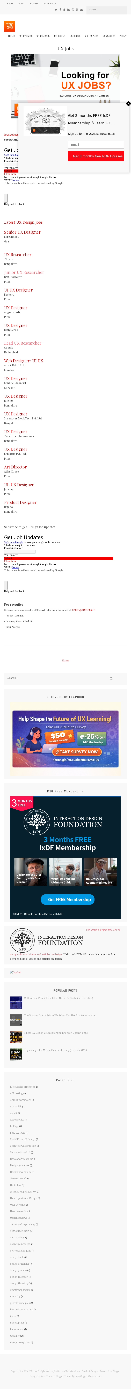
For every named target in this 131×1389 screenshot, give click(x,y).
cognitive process (20, 1244)
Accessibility (17, 1120)
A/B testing (16, 1094)
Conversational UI (20, 1153)
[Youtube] (77, 10)
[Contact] (81, 10)
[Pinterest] (64, 10)
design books (17, 1257)
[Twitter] (56, 10)
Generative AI (18, 1179)
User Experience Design (23, 1198)
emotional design (20, 1290)
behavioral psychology (22, 1225)
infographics (17, 1323)
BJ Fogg (14, 1126)
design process (18, 1270)
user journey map (20, 1343)
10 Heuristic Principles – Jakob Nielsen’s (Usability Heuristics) (58, 998)
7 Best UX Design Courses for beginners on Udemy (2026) (56, 1033)
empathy (15, 1297)
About (21, 3)
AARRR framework (20, 1100)
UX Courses (43, 36)
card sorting (17, 1238)
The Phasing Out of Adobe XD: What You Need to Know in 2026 (59, 1016)
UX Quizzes (91, 36)
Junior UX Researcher (24, 272)
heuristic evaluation (21, 1310)
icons (13, 1316)
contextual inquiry (20, 1251)
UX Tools (59, 36)
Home (10, 3)
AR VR (13, 1113)
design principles (19, 1264)
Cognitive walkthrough (23, 1146)
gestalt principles (20, 1303)
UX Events (25, 36)
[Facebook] (60, 10)
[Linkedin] (68, 10)
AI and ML (15, 1107)
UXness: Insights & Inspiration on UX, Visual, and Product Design (63, 1371)
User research (18, 1212)
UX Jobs (65, 48)
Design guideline (19, 1166)
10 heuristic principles (22, 1087)
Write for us (49, 3)
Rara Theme (47, 1376)
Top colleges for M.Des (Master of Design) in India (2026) (55, 1050)
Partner (34, 3)
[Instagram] (73, 10)
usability (15, 1336)
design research (19, 1277)
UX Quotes (109, 36)
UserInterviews (18, 1218)
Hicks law (15, 1185)
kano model (17, 1329)
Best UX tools (17, 1133)
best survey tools (19, 1231)
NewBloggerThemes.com (88, 1376)
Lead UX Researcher (22, 343)
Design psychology (20, 1172)
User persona (17, 1205)
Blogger (116, 1371)
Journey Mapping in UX (23, 1192)
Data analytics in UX (21, 1159)
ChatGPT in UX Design (22, 1139)
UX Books (75, 36)
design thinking (19, 1284)
